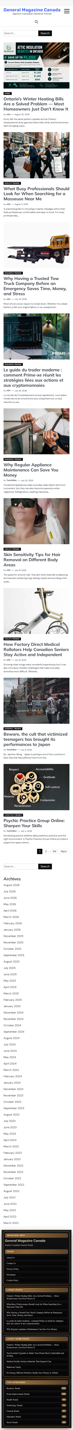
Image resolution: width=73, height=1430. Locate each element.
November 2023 (13, 1095)
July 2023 (10, 1121)
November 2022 (13, 1172)
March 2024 (11, 1070)
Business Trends (13, 273)
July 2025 (10, 968)
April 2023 (10, 1140)
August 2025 (11, 961)
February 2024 (13, 1076)
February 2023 (13, 1153)
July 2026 (10, 891)
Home (7, 93)
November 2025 (13, 942)
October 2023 (12, 1102)
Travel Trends (12, 1422)
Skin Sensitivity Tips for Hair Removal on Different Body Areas (32, 559)
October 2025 (12, 949)
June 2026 (10, 898)
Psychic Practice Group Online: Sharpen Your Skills (34, 823)
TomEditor (12, 480)
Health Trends (12, 183)
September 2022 (14, 1185)
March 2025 (11, 993)
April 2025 (10, 987)
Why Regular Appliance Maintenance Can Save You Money (31, 470)
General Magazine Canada (32, 9)
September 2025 (14, 955)
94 (54, 851)
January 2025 (12, 1006)
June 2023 (10, 1127)
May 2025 (10, 980)
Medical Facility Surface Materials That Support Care (29, 1361)
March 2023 (11, 1146)
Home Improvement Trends (18, 1394)
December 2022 (13, 1165)
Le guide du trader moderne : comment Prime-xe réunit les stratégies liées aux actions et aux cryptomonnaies (33, 377)
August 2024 (11, 1038)
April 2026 (10, 910)
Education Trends (14, 1416)
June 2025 (10, 974)
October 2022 (12, 1178)
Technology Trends (15, 1405)
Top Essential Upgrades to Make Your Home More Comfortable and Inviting (35, 1354)
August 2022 (11, 1191)
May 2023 (10, 1133)
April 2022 (10, 1216)
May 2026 (10, 904)
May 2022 (10, 1210)
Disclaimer (11, 1274)
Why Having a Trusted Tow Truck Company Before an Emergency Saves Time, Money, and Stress (35, 286)
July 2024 (10, 1044)
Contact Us (11, 1263)
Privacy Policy (13, 1268)
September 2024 (14, 1031)
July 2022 (10, 1197)
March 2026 (11, 917)
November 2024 (13, 1019)
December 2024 (13, 1012)
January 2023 (12, 1159)
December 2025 (13, 936)
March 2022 (11, 1223)
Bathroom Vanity (14, 1367)
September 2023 (14, 1108)
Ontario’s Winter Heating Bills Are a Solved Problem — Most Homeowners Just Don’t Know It (36, 104)
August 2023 (11, 1114)
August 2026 (11, 885)
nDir (9, 114)
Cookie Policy (12, 1280)
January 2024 (12, 1082)
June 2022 (10, 1204)
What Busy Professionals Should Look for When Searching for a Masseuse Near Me (36, 194)
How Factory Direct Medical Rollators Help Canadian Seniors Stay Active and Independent (36, 649)
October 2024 (12, 1025)
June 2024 (10, 1051)
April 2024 (10, 1063)
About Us (11, 1257)
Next (64, 851)
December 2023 (13, 1089)
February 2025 (13, 1000)
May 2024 (10, 1057)
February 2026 (13, 923)
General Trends (13, 728)
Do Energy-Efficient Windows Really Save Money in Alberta (32, 1372)
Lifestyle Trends (13, 815)
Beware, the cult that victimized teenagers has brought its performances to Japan (36, 739)
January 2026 (12, 929)
